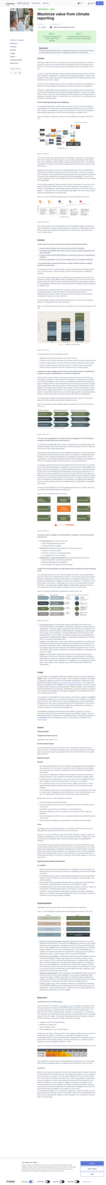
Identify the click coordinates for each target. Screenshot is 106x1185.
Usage (12, 53)
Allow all (92, 1163)
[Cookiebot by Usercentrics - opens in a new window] (10, 1182)
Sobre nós (46, 3)
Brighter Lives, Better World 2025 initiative (67, 682)
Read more (14, 63)
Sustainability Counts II (67, 1006)
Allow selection (92, 1168)
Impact (12, 57)
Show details (86, 1181)
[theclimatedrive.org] (10, 3)
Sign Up (99, 3)
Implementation (16, 60)
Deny (92, 1174)
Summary (13, 43)
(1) (72, 477)
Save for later (16, 68)
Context (13, 47)
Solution (13, 50)
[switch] (47, 1181)
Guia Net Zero (36, 3)
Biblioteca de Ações (23, 3)
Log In (92, 3)
